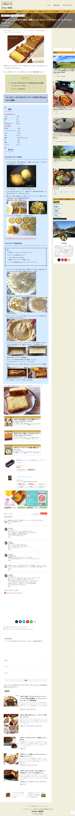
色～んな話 (66, 11)
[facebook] (20, 621)
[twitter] (16, 621)
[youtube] (65, 259)
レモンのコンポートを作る (18, 86)
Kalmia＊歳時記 (6, 8)
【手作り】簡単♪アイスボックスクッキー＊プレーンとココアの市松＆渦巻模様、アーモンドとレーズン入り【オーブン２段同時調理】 (32, 698)
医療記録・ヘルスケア (43, 11)
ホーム (49, 5)
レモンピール (30, 629)
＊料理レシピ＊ (20, 11)
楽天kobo (31, 484)
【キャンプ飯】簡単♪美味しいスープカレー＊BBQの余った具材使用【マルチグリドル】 (63, 108)
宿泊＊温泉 (31, 11)
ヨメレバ (22, 480)
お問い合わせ (56, 5)
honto (41, 486)
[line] (31, 621)
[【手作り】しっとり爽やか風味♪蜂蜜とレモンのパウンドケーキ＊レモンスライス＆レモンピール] (23, 621)
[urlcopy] (34, 621)
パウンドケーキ (8, 629)
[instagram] (62, 259)
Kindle (21, 486)
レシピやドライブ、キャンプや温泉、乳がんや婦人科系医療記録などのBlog (37, 809)
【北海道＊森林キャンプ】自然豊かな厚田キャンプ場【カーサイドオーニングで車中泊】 (64, 159)
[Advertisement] (26, 607)
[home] (69, 259)
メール (6, 666)
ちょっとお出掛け (55, 11)
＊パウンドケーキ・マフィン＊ (20, 627)
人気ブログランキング (58, 204)
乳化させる (32, 296)
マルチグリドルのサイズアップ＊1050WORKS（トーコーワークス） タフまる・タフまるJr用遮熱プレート (64, 135)
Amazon (41, 484)
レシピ (13, 629)
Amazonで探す (21, 469)
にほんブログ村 (57, 208)
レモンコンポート (23, 629)
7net (31, 486)
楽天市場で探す (31, 469)
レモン (17, 629)
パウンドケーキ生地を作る (18, 89)
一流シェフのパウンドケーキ (24, 477)
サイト (6, 673)
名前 (6, 660)
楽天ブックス (21, 484)
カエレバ (22, 465)
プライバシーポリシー (68, 5)
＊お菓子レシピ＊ (8, 11)
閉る (28, 77)
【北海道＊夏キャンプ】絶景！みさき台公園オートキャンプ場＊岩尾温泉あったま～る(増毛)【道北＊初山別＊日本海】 (64, 70)
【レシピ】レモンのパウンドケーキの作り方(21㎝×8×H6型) (27, 83)
